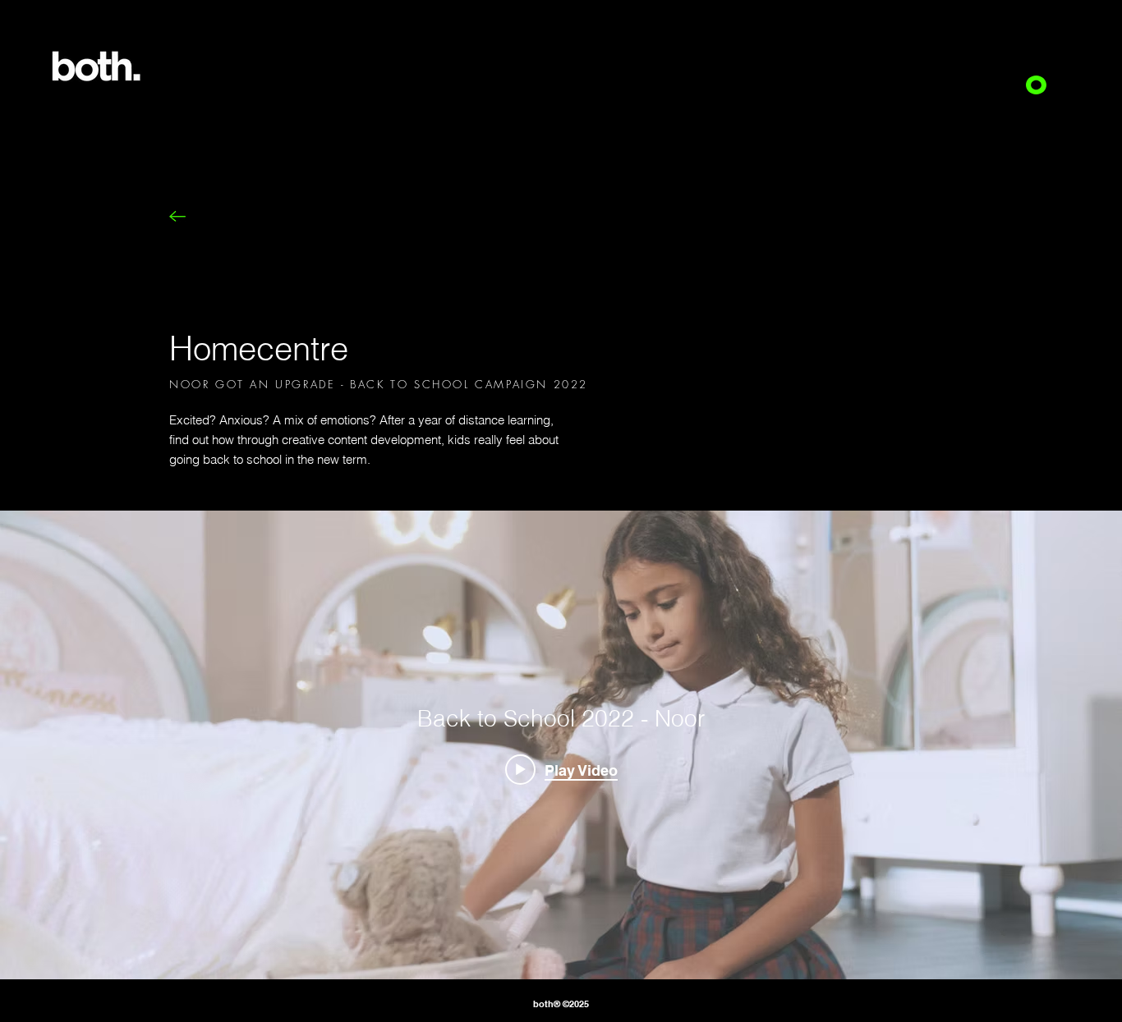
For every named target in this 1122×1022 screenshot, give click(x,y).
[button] (1036, 85)
